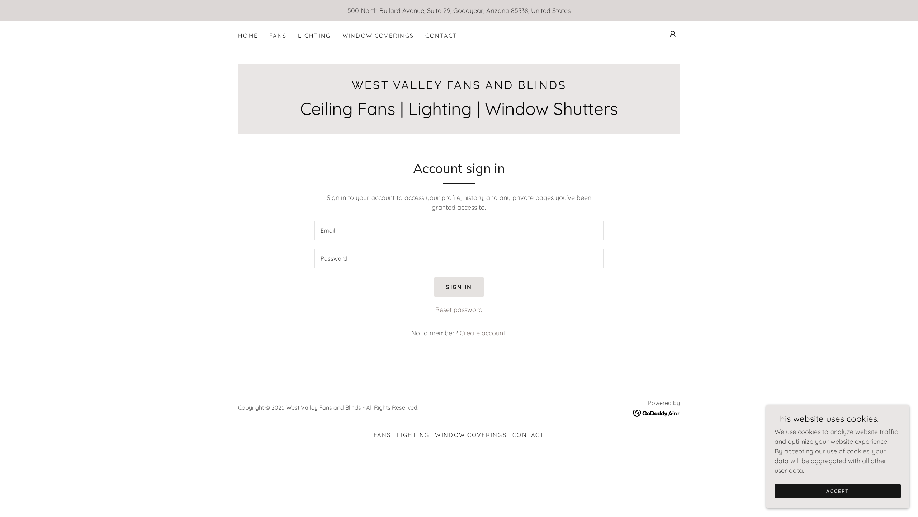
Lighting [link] (314, 35)
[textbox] (458, 230)
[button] (673, 34)
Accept (837, 491)
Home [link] (248, 35)
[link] (459, 87)
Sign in (459, 286)
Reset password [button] (459, 310)
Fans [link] (278, 35)
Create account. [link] (483, 333)
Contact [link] (441, 35)
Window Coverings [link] (378, 35)
